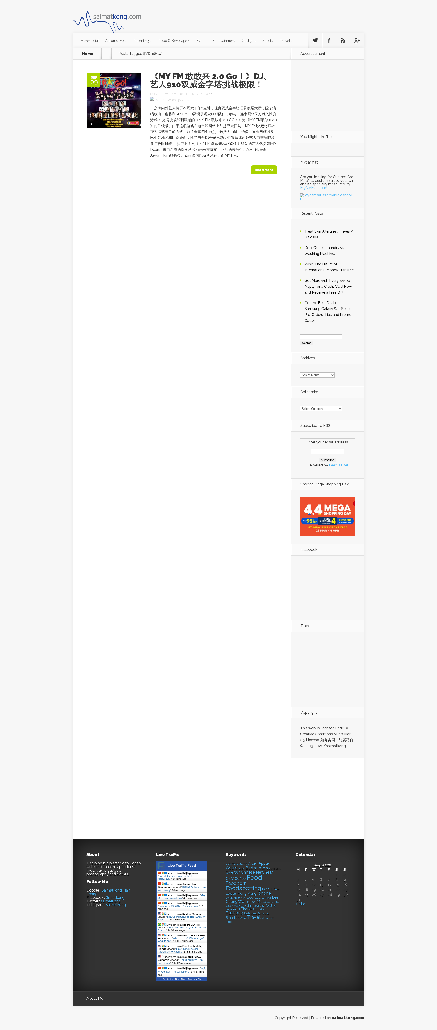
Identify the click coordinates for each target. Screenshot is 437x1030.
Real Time (180, 979)
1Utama (241, 863)
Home (87, 54)
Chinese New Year (257, 872)
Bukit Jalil (274, 868)
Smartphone (236, 918)
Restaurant (250, 913)
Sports (267, 40)
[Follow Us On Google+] (357, 40)
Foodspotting (243, 888)
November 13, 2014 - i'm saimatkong (179, 906)
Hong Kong (247, 893)
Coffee (240, 878)
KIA (243, 897)
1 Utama (231, 863)
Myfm (248, 905)
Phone (246, 909)
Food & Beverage (174, 40)
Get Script (168, 979)
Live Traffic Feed (182, 866)
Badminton (256, 867)
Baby (241, 868)
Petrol (236, 909)
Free (276, 889)
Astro (232, 868)
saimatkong (111, 901)
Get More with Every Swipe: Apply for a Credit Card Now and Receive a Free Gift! (328, 286)
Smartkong (115, 897)
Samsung (263, 913)
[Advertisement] (243, 19)
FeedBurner (338, 465)
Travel (286, 40)
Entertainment (223, 40)
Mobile (238, 905)
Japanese (233, 897)
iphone (264, 893)
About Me (94, 998)
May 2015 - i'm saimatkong (182, 896)
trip (265, 917)
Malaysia (265, 901)
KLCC (249, 897)
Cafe (229, 872)
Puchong (234, 912)
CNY (230, 878)
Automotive (116, 40)
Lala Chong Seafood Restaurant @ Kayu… (178, 950)
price (261, 909)
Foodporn (236, 883)
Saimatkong (179, 94)
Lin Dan (251, 902)
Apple (264, 863)
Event (201, 40)
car (237, 872)
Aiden (253, 863)
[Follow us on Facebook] (329, 40)
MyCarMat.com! (313, 188)
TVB (271, 918)
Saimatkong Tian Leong (108, 892)
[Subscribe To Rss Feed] (343, 40)
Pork (255, 909)
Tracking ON (194, 979)
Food (254, 877)
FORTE (267, 889)
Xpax (229, 921)
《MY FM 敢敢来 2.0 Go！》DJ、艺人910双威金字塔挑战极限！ (211, 80)
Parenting (142, 40)
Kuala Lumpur (262, 897)
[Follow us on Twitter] (315, 40)
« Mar (300, 904)
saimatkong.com (348, 1018)
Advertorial (90, 40)
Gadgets (249, 40)
